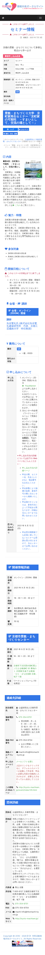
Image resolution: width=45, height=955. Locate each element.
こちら (18, 205)
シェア (11, 129)
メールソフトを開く (24, 761)
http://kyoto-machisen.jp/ (26, 918)
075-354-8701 (25, 717)
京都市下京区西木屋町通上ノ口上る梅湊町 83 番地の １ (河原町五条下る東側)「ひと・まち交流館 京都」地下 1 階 (25, 671)
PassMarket (30, 386)
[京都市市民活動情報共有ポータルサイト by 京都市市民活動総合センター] (22, 8)
